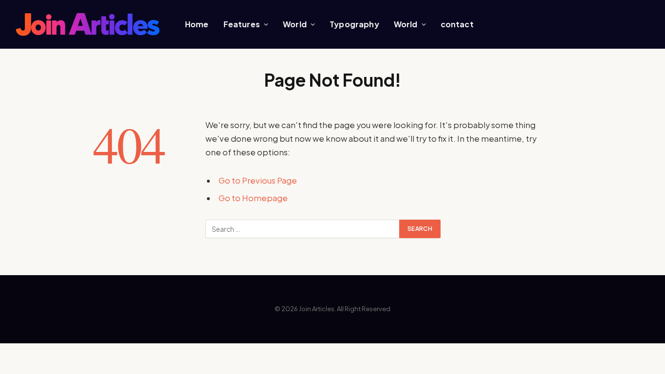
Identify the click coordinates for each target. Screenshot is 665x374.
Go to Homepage (253, 198)
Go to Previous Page (258, 180)
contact (457, 24)
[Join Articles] (88, 24)
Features (241, 24)
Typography (354, 24)
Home (197, 24)
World (295, 24)
